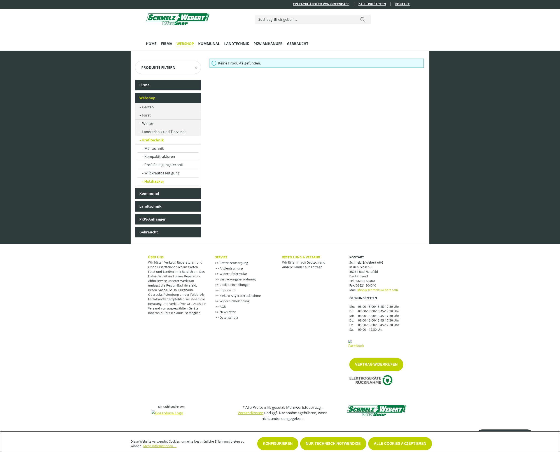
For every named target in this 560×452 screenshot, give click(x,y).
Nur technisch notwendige (333, 443)
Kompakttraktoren (159, 156)
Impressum (227, 290)
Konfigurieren (278, 443)
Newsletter (227, 312)
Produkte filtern (158, 67)
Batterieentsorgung (233, 263)
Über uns (156, 257)
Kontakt (402, 4)
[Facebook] (356, 343)
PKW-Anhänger (152, 219)
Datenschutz (228, 317)
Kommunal (149, 193)
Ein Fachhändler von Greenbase (321, 4)
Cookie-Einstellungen (234, 285)
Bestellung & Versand (301, 257)
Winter (147, 123)
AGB (222, 306)
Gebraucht (148, 232)
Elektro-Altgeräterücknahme (240, 296)
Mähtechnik (154, 148)
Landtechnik (150, 206)
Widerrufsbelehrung (234, 301)
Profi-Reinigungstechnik (164, 164)
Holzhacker (154, 181)
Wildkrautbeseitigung (162, 173)
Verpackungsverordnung (237, 279)
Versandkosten (250, 412)
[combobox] (305, 19)
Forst (146, 115)
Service (221, 257)
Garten (148, 107)
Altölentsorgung (231, 268)
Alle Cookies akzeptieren (400, 443)
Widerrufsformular (233, 274)
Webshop (147, 98)
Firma (144, 85)
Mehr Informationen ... (160, 446)
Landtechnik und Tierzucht (164, 131)
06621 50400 (365, 281)
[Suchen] (363, 19)
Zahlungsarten (372, 4)
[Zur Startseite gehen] (179, 18)
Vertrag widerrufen (376, 364)
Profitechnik (153, 140)
